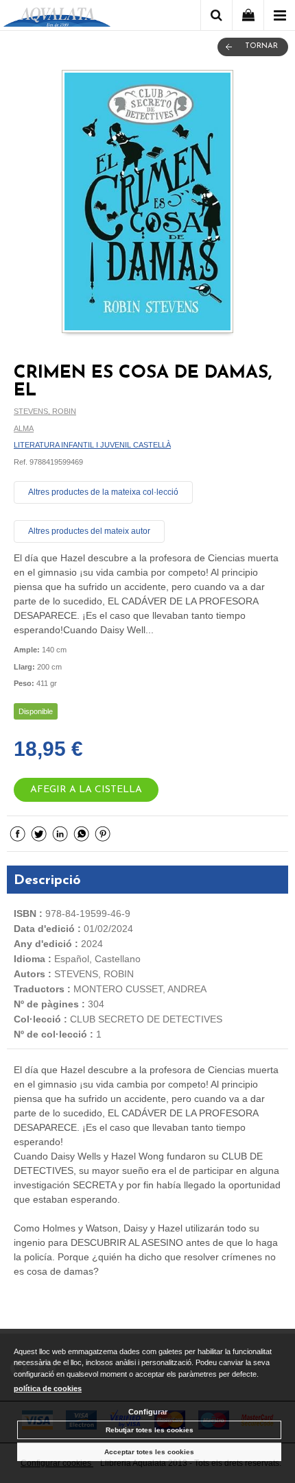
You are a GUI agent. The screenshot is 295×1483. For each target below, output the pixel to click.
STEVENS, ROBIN (45, 411)
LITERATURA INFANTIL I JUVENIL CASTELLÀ (92, 445)
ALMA (24, 428)
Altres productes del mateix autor (89, 531)
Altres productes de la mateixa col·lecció (103, 492)
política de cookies (48, 1388)
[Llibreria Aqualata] (56, 17)
